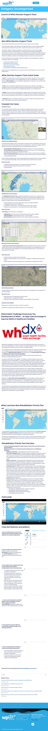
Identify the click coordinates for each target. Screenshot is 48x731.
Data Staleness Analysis (9, 66)
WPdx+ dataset (22, 47)
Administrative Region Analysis (11, 62)
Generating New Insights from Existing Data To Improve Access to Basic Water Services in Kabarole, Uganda (21, 691)
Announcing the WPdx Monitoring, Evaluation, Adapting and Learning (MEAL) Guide (16, 680)
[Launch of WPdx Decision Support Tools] (24, 27)
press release (20, 347)
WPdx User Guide (19, 70)
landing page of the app (13, 78)
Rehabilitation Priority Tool (19, 432)
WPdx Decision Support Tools (27, 44)
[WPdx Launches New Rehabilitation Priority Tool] (24, 418)
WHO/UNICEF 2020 (12, 359)
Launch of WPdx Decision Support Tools (18, 14)
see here (24, 307)
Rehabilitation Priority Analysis (11, 63)
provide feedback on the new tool (28, 668)
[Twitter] (32, 724)
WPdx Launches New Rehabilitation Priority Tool (22, 405)
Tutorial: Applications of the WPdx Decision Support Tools (12, 683)
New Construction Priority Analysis (11, 64)
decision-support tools (36, 47)
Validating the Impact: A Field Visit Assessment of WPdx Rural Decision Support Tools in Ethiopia (19, 694)
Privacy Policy (34, 720)
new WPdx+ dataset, (25, 436)
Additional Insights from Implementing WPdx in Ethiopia (11, 687)
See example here (16, 477)
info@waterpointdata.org (14, 305)
